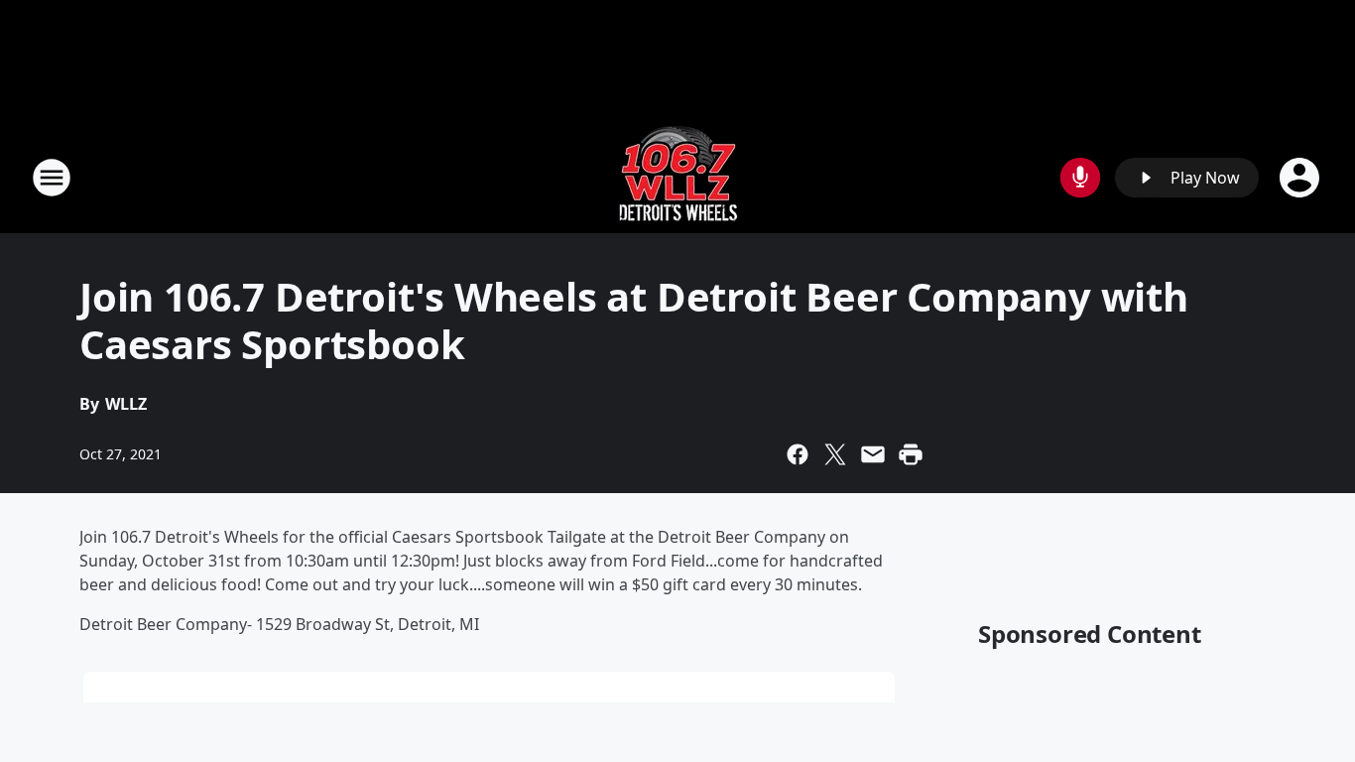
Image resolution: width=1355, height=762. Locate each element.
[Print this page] (910, 454)
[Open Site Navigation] (51, 177)
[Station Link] (678, 177)
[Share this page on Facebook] (797, 454)
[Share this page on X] (835, 454)
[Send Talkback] (1080, 177)
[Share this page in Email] (873, 454)
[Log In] (1301, 177)
